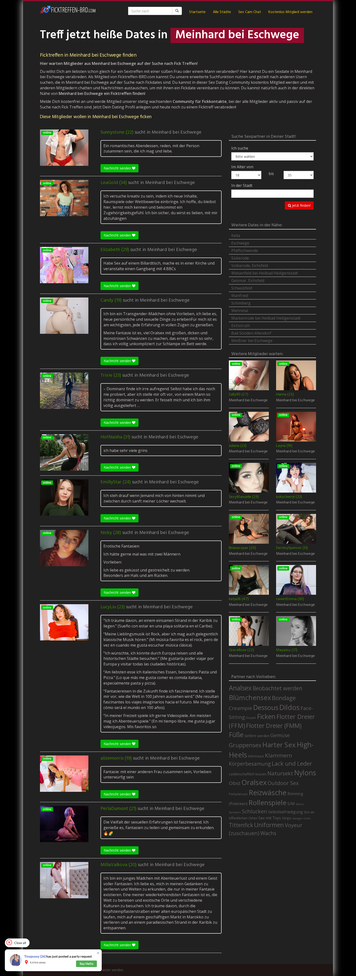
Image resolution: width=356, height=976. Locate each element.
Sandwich (235, 812)
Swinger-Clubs (301, 818)
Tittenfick (241, 825)
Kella (235, 235)
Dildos (289, 707)
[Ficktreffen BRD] (67, 12)
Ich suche (239, 148)
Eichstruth (240, 325)
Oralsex (254, 782)
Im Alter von (242, 166)
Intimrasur (256, 756)
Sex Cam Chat (249, 12)
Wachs (268, 833)
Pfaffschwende (244, 250)
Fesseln (251, 718)
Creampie (240, 708)
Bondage (284, 698)
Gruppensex (245, 745)
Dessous (265, 707)
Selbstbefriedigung (285, 812)
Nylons (305, 772)
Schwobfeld (241, 288)
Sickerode (240, 258)
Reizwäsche (267, 792)
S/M (291, 803)
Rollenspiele (267, 802)
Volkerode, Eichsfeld (249, 265)
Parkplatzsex (238, 794)
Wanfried (239, 295)
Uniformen (269, 825)
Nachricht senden (118, 168)
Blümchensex (250, 697)
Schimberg (241, 303)
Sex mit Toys (269, 818)
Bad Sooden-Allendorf (251, 333)
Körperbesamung (250, 763)
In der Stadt (241, 185)
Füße (236, 734)
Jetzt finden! (300, 205)
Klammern (278, 755)
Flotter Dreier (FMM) (274, 725)
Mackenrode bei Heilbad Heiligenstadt (266, 318)
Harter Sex (279, 744)
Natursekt (280, 773)
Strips (286, 818)
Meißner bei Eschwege (251, 340)
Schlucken (254, 811)
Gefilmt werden (256, 735)
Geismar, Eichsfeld (247, 280)
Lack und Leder (292, 763)
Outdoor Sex (283, 782)
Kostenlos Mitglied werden (290, 12)
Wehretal (239, 310)
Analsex (240, 687)
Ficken (266, 716)
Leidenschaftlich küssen (247, 773)
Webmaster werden (108, 970)
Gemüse (280, 735)
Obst (234, 783)
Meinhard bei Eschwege (176, 132)
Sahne (300, 804)
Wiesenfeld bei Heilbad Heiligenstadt (264, 273)
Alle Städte (222, 12)
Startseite (197, 12)
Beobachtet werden (277, 688)
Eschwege (240, 243)
